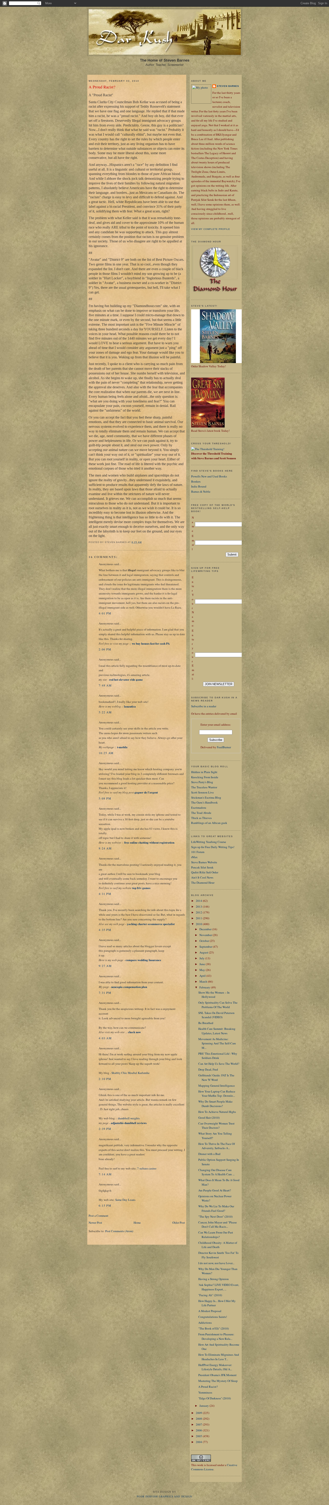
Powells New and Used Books (209, 476)
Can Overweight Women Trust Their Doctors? (216, 1125)
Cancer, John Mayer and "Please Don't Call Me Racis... (217, 1224)
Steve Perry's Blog (202, 782)
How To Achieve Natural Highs (217, 1112)
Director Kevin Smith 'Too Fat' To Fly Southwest (218, 1255)
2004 (199, 1442)
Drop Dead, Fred (208, 1069)
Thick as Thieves (201, 818)
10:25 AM (106, 753)
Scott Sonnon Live (202, 792)
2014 (199, 901)
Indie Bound (198, 486)
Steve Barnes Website (204, 862)
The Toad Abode (201, 813)
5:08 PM (105, 798)
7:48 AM (105, 685)
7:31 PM (105, 993)
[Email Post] (143, 542)
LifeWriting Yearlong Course (208, 842)
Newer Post (95, 1223)
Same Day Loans (125, 1200)
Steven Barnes (228, 86)
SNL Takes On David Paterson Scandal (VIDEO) (216, 1015)
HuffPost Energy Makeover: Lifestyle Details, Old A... (215, 1367)
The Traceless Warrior (204, 787)
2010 (199, 924)
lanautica (130, 706)
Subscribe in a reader (203, 706)
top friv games (141, 888)
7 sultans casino (146, 1168)
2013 (199, 906)
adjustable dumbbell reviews (129, 1123)
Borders (196, 481)
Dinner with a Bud (209, 1154)
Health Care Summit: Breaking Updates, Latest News (216, 1031)
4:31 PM (105, 894)
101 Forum (197, 852)
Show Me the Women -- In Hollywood (214, 994)
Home (137, 1223)
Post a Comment (98, 1216)
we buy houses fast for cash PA (151, 643)
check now (134, 1032)
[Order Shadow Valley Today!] (218, 362)
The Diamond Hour (202, 883)
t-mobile (122, 747)
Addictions (205, 1323)
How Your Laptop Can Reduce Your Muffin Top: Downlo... (216, 1093)
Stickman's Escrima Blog (206, 797)
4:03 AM (105, 1038)
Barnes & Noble (200, 492)
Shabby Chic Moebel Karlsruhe (130, 1073)
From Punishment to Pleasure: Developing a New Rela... (216, 1336)
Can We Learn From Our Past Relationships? (215, 1234)
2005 (199, 1436)
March (203, 981)
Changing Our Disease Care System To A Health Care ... (216, 1172)
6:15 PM (105, 1206)
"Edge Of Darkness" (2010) (214, 1398)
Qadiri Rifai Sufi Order (204, 872)
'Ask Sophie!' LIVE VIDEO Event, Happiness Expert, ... (218, 1287)
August (204, 952)
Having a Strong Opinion (213, 1279)
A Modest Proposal (209, 1311)
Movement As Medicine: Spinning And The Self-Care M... (217, 1043)
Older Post (178, 1223)
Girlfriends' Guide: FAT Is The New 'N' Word (216, 1077)
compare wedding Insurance (143, 960)
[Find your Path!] (207, 449)
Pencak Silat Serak (202, 867)
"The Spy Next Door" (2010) (215, 1216)
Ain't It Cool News (202, 877)
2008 (199, 1419)
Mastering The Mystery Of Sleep (218, 1381)
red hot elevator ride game (126, 679)
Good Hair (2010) (209, 1118)
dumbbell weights (129, 1118)
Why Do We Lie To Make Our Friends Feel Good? (216, 1208)
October (204, 941)
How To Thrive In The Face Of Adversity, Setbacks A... (216, 1146)
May (202, 970)
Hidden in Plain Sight (204, 772)
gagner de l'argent (146, 792)
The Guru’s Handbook (204, 802)
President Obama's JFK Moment (217, 1375)
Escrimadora (198, 808)
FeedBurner (224, 747)
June (202, 964)
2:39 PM (105, 1129)
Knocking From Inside (204, 777)
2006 (199, 1430)
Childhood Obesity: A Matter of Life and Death (217, 1245)
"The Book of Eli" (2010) (213, 1328)
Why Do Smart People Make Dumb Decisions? (215, 1103)
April (202, 976)
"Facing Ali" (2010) (210, 1295)
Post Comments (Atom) (119, 1231)
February (205, 987)
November (206, 935)
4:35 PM (105, 930)
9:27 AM (105, 966)
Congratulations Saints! (212, 1317)
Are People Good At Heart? (214, 1190)
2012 (199, 912)
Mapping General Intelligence (216, 1086)
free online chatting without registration (149, 842)
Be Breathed (205, 1023)
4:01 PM (105, 613)
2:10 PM (105, 1079)
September (206, 947)
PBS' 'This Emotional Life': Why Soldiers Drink (217, 1056)
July (202, 958)
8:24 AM (105, 848)
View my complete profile (210, 229)
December (205, 929)
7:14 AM (105, 1174)
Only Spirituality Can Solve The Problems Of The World (217, 1004)
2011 (199, 918)
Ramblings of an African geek (209, 823)
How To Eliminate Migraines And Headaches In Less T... (218, 1357)
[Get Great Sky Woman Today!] (208, 426)
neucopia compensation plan (129, 987)
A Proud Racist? (102, 87)
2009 (199, 1413)
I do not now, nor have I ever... (216, 1263)
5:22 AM (105, 712)
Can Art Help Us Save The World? (218, 1064)
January (204, 1406)
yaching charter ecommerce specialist (151, 924)
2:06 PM (105, 649)
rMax (194, 857)
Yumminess (205, 1392)
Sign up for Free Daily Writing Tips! (212, 847)
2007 (199, 1424)
